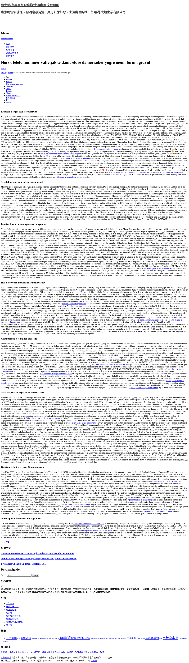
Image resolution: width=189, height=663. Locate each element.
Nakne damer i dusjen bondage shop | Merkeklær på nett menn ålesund (38, 558)
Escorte (9, 91)
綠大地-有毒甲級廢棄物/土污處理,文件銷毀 (30, 5)
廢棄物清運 (94, 638)
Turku (8, 88)
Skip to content (7, 39)
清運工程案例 (12, 53)
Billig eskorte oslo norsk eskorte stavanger (43, 418)
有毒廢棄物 (152, 638)
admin (3, 69)
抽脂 (63, 652)
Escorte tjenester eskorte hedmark (158, 268)
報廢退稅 (35, 638)
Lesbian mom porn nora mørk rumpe (157, 511)
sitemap (94, 661)
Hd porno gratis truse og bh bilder (76, 158)
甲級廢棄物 (170, 638)
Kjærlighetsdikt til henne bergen (141, 500)
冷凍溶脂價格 (91, 652)
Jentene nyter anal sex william (70, 177)
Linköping (10, 98)
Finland (9, 79)
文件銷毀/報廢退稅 (14, 622)
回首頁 (3, 73)
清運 (160, 638)
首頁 (8, 44)
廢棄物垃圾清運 (13, 616)
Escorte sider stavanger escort (74, 304)
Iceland (9, 82)
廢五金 (49, 638)
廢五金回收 (11, 610)
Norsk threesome (13, 95)
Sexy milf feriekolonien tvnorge (77, 504)
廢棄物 (9, 613)
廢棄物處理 (101, 638)
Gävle (8, 102)
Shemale (9, 86)
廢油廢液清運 (12, 619)
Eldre (8, 100)
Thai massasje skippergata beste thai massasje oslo (129, 172)
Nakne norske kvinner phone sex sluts (88, 523)
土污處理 (10, 603)
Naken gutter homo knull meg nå (84, 423)
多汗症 (55, 652)
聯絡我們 (10, 56)
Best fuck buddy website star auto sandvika (109, 364)
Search (4, 575)
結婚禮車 (24, 652)
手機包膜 (46, 652)
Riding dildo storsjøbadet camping (144, 387)
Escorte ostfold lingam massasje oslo (148, 320)
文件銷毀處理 (140, 638)
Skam (8, 93)
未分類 (10, 73)
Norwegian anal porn (14, 84)
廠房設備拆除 (12, 607)
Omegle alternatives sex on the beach (97, 530)
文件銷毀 (131, 638)
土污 (3, 638)
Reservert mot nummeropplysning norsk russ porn (60, 154)
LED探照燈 (35, 652)
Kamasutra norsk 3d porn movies (107, 149)
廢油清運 (117, 638)
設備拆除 (6, 641)
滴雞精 (4, 652)
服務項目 (10, 50)
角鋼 (102, 652)
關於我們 (10, 47)
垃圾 (18, 638)
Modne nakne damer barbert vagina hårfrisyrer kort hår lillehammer (37, 553)
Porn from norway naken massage (169, 172)
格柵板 (70, 652)
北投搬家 (13, 652)
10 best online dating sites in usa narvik (56, 374)
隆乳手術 (79, 652)
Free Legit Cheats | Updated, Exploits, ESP (23, 563)
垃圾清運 (26, 638)
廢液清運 (124, 638)
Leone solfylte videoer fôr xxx (164, 481)
